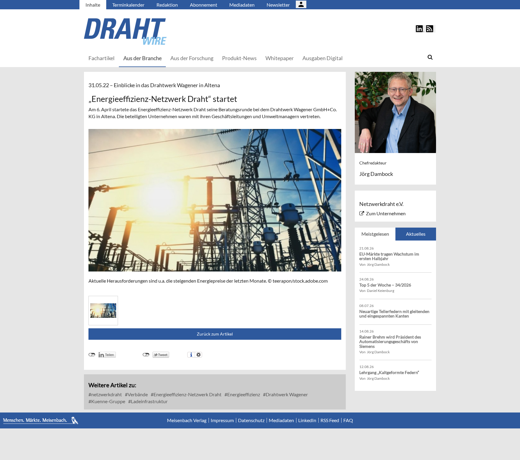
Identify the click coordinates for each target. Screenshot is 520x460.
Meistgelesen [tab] (375, 234)
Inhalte (92, 5)
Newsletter (278, 5)
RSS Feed (329, 420)
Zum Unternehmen (386, 213)
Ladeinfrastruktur (149, 401)
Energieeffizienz (243, 394)
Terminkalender (128, 5)
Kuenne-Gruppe (107, 401)
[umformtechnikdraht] (159, 31)
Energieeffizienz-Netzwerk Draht (187, 394)
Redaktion (167, 5)
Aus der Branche (142, 58)
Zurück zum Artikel (215, 333)
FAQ (348, 420)
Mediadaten (242, 5)
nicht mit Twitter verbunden (146, 355)
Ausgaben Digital (322, 58)
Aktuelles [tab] (416, 234)
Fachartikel (101, 58)
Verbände (137, 394)
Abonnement (203, 5)
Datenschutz (251, 420)
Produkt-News (239, 58)
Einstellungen (198, 355)
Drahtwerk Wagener (286, 394)
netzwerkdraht (106, 394)
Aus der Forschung (191, 58)
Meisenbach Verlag (186, 420)
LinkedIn (307, 420)
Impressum (222, 420)
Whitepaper (279, 58)
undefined (91, 355)
